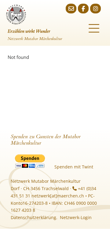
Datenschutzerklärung (33, 217)
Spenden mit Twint (73, 167)
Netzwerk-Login (76, 217)
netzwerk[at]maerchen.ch (57, 196)
